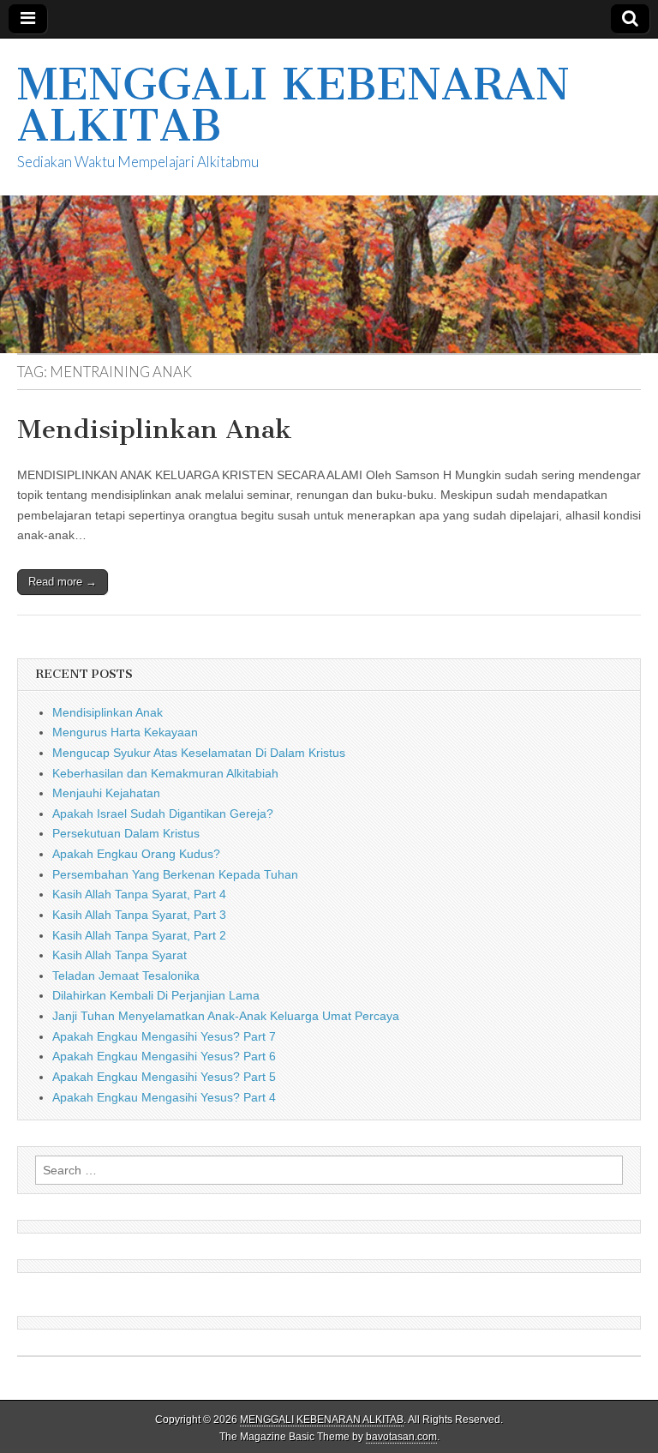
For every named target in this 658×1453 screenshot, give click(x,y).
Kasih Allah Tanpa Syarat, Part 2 (139, 935)
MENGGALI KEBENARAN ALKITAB (293, 105)
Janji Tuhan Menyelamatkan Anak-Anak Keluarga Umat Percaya (225, 1016)
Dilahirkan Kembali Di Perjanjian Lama (156, 995)
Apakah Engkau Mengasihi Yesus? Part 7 (164, 1036)
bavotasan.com (401, 1437)
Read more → (62, 581)
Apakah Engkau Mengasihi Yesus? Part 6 (164, 1056)
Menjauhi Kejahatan (106, 793)
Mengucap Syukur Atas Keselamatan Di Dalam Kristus (198, 753)
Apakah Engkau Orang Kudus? (136, 854)
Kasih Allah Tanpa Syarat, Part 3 (139, 915)
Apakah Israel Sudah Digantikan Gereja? (162, 813)
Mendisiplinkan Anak (154, 429)
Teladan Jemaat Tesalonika (126, 975)
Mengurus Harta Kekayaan (125, 732)
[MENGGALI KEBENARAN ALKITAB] (329, 196)
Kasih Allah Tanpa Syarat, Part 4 (139, 894)
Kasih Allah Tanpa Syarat (119, 955)
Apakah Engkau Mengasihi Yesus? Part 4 (164, 1097)
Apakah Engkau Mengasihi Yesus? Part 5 (164, 1077)
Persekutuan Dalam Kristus (126, 833)
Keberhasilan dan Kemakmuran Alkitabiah (165, 773)
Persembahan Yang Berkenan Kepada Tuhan (175, 874)
